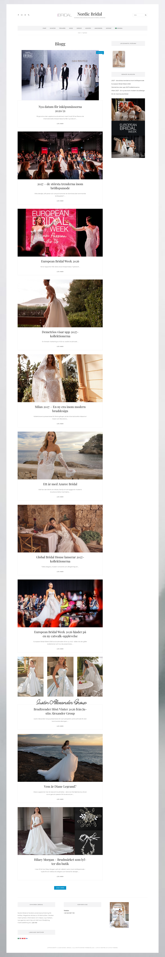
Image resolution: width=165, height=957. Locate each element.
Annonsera (98, 28)
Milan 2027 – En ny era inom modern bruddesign (60, 409)
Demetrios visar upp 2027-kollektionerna (60, 334)
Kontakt (108, 28)
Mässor (79, 28)
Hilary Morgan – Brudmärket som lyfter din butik (60, 861)
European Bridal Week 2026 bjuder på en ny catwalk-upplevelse (60, 634)
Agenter (88, 28)
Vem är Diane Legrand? (60, 786)
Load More (60, 888)
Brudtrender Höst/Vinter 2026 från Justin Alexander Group (60, 711)
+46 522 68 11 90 (69, 913)
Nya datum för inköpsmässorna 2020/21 (60, 109)
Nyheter (52, 28)
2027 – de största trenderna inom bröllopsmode (60, 186)
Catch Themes (113, 947)
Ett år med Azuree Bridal (60, 484)
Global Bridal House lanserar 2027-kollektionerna (60, 559)
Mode (71, 28)
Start (44, 28)
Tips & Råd (62, 28)
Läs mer (34, 922)
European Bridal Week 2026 (60, 261)
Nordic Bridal (89, 14)
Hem (79, 32)
